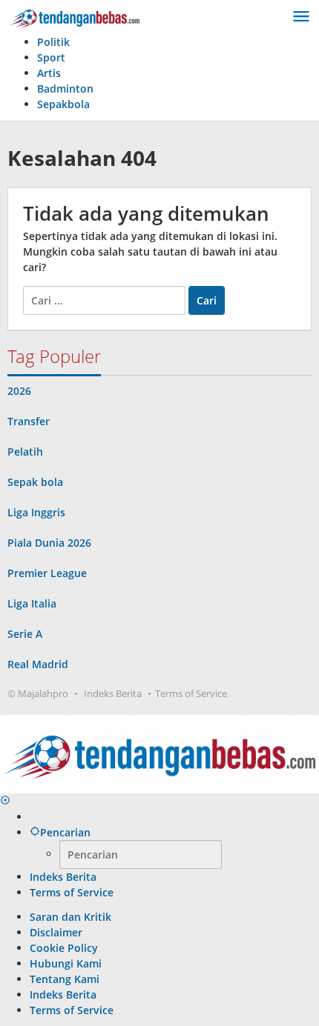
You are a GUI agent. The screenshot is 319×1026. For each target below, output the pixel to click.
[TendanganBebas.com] (74, 16)
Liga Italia (31, 603)
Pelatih (25, 451)
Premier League (47, 573)
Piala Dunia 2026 (49, 543)
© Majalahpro (37, 693)
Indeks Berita (113, 693)
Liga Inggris (36, 512)
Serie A (24, 634)
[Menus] (301, 17)
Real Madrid (37, 664)
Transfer (28, 421)
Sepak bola (35, 482)
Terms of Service (191, 693)
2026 (19, 391)
